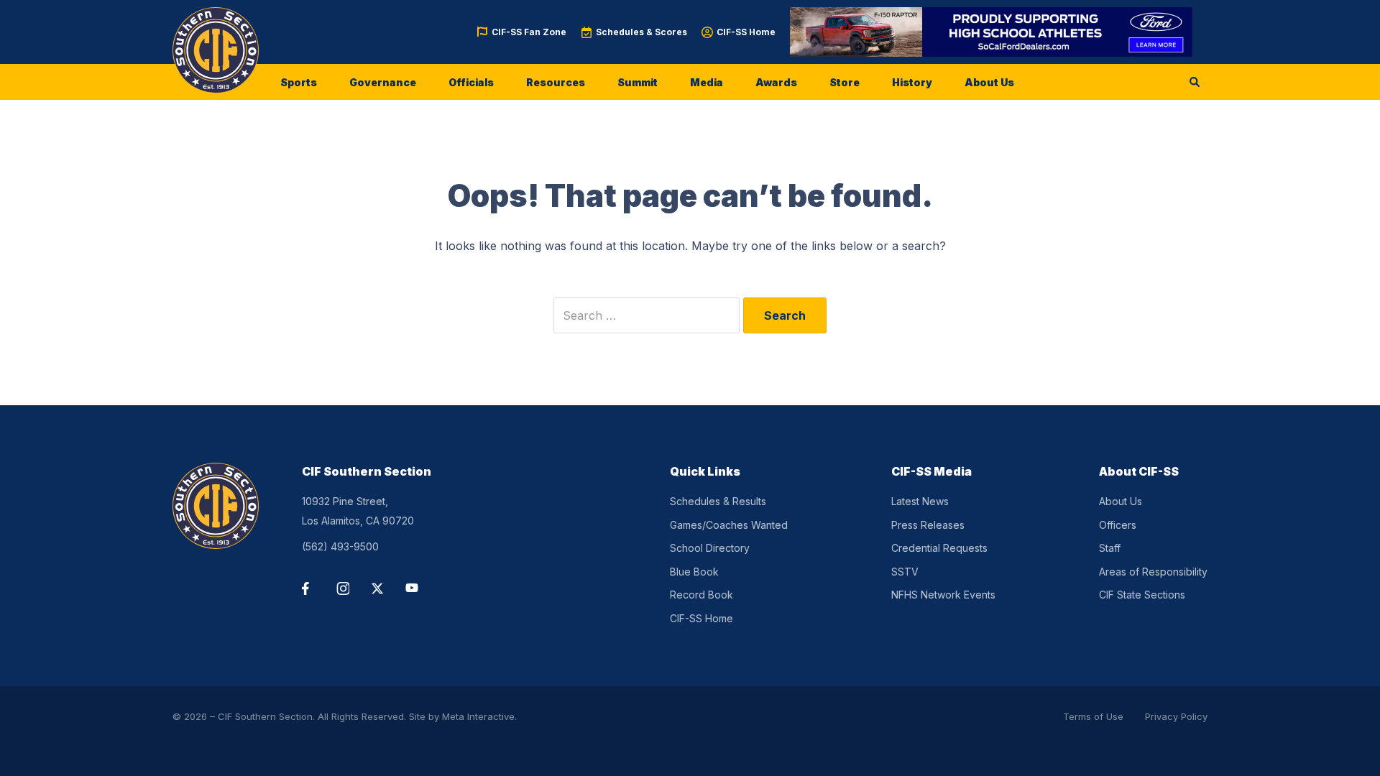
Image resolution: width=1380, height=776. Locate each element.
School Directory (710, 548)
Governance (382, 82)
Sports (298, 82)
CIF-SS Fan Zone (529, 32)
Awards (776, 82)
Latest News (920, 501)
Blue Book (694, 571)
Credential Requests (939, 548)
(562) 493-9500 (340, 546)
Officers (1117, 525)
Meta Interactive (478, 716)
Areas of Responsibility (1153, 571)
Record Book (701, 594)
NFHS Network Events (943, 594)
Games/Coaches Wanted (729, 525)
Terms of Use (1093, 716)
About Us (989, 82)
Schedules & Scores (641, 32)
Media (706, 82)
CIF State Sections (1142, 594)
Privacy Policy (1176, 716)
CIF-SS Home (746, 32)
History (912, 82)
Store (844, 82)
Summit (637, 82)
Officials (471, 82)
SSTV (905, 571)
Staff (1110, 548)
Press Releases (928, 525)
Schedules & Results (718, 501)
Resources (555, 82)
